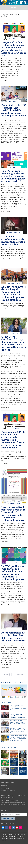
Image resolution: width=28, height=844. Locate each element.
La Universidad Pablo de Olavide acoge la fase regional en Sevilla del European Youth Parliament (18, 715)
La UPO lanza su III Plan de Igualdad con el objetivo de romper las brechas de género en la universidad (13, 176)
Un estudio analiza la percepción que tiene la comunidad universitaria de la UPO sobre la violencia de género (13, 514)
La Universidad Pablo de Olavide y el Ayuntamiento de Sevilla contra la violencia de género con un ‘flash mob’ (13, 293)
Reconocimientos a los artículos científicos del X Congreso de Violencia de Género (14, 636)
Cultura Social (14, 428)
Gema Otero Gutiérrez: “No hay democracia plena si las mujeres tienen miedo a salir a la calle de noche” (13, 343)
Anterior (6, 674)
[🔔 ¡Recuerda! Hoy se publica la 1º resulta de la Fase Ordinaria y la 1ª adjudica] (23, 762)
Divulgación (14, 101)
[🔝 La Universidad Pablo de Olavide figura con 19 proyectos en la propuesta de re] (5, 771)
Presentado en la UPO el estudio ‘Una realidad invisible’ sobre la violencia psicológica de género (13, 110)
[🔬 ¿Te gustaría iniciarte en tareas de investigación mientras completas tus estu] (14, 771)
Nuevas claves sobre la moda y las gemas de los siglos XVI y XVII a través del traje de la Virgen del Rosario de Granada (14, 738)
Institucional (14, 38)
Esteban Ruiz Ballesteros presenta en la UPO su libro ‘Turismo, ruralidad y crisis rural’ (17, 730)
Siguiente (21, 674)
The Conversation (14, 232)
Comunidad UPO (14, 283)
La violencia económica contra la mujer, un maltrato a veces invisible (13, 240)
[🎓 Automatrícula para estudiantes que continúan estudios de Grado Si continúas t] (14, 762)
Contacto (4, 785)
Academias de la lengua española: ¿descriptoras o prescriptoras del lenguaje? (17, 722)
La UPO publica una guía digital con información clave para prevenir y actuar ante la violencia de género (12, 573)
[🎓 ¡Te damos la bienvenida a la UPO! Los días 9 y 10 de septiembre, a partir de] (5, 762)
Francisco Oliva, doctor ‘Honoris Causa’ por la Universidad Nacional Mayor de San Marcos (18, 708)
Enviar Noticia (5, 788)
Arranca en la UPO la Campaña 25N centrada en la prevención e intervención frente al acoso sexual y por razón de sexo (13, 440)
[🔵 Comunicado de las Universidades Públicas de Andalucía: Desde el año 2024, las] (23, 771)
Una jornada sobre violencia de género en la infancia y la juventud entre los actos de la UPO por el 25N (13, 49)
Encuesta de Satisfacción (8, 790)
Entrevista (14, 333)
